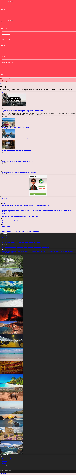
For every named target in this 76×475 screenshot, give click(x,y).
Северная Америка (7, 62)
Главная (2, 83)
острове (53, 251)
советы (23, 252)
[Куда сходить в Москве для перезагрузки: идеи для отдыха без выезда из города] (8, 149)
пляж (57, 251)
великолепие (2, 251)
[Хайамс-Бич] (11, 307)
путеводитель (9, 252)
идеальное (27, 251)
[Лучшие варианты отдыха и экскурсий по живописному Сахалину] (8, 137)
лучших (41, 251)
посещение (66, 251)
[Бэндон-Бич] (11, 426)
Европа (4, 45)
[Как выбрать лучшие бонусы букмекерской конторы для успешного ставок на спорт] (8, 171)
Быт (3, 67)
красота (34, 251)
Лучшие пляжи (6, 39)
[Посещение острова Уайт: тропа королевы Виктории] (11, 440)
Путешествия (6, 34)
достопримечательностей (12, 251)
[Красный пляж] (11, 333)
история (30, 251)
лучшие (37, 251)
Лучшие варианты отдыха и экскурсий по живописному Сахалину (16, 138)
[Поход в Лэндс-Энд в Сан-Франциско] (11, 413)
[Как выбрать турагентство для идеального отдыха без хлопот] (8, 126)
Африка (4, 56)
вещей (6, 251)
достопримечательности (20, 251)
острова (50, 251)
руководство (16, 252)
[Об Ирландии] (11, 267)
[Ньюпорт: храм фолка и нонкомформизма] (11, 280)
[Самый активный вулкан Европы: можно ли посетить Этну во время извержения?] (11, 320)
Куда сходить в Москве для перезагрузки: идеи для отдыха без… (16, 150)
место (48, 251)
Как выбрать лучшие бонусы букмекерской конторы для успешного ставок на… (19, 172)
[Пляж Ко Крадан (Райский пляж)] (11, 360)
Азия (3, 51)
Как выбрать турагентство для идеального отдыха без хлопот (15, 127)
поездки (61, 251)
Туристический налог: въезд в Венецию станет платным (22, 111)
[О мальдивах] (11, 386)
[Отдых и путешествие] (6, 2)
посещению (71, 251)
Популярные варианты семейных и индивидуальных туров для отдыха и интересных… (21, 161)
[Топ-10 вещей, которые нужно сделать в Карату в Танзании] (11, 400)
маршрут (44, 251)
